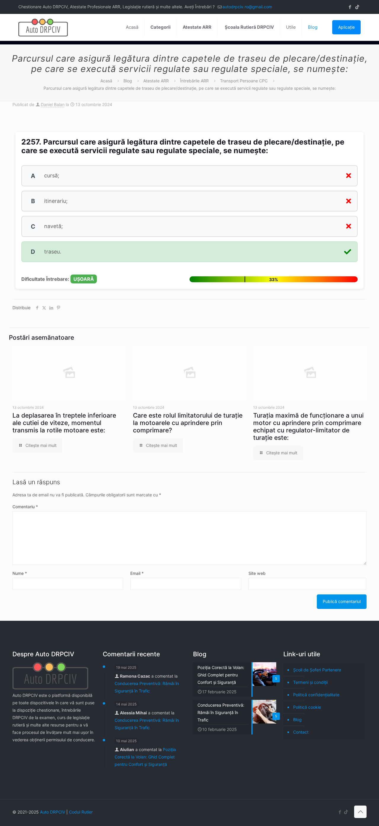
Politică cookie (307, 707)
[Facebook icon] (350, 7)
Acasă (106, 80)
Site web (257, 573)
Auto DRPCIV (52, 811)
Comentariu (25, 506)
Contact (301, 731)
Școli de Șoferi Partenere (317, 669)
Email (137, 573)
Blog (127, 80)
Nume (19, 573)
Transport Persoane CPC (244, 80)
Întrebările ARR (194, 80)
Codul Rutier (81, 811)
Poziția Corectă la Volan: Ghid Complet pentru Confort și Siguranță (145, 757)
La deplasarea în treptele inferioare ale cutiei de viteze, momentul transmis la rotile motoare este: (64, 423)
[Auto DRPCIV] (43, 27)
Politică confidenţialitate (316, 694)
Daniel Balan (53, 104)
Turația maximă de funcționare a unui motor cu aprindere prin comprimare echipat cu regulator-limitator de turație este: (308, 426)
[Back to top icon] (360, 812)
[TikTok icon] (357, 7)
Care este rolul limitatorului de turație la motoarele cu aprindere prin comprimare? (188, 423)
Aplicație (346, 27)
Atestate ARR (156, 80)
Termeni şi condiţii (310, 682)
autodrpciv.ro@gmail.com (247, 6)
